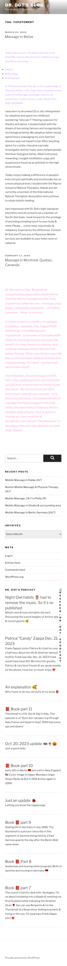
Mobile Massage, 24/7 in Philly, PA (25, 498)
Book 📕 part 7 (18, 888)
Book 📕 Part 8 (18, 861)
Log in (9, 555)
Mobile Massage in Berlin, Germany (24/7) (30, 512)
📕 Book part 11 (18, 709)
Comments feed (15, 569)
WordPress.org (14, 576)
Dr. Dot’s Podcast (20, 589)
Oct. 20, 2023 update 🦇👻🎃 (31, 743)
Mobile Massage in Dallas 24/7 (23, 480)
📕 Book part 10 (19, 765)
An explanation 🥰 (21, 687)
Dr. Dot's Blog (24, 5)
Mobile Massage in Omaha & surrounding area (33, 505)
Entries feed (12, 562)
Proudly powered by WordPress (22, 957)
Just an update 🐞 (20, 800)
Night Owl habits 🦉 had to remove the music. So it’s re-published (29, 602)
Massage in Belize (19, 37)
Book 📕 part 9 (18, 822)
